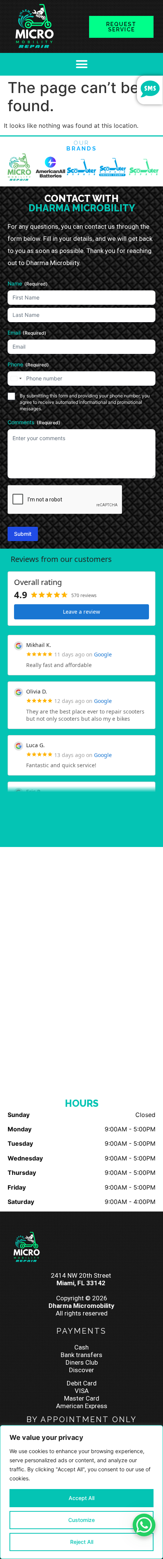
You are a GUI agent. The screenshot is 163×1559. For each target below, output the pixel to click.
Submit (22, 534)
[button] (81, 64)
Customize (81, 1520)
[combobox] (16, 378)
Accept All (81, 1498)
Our (81, 146)
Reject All (81, 1542)
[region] (81, 1492)
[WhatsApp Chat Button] (144, 1525)
